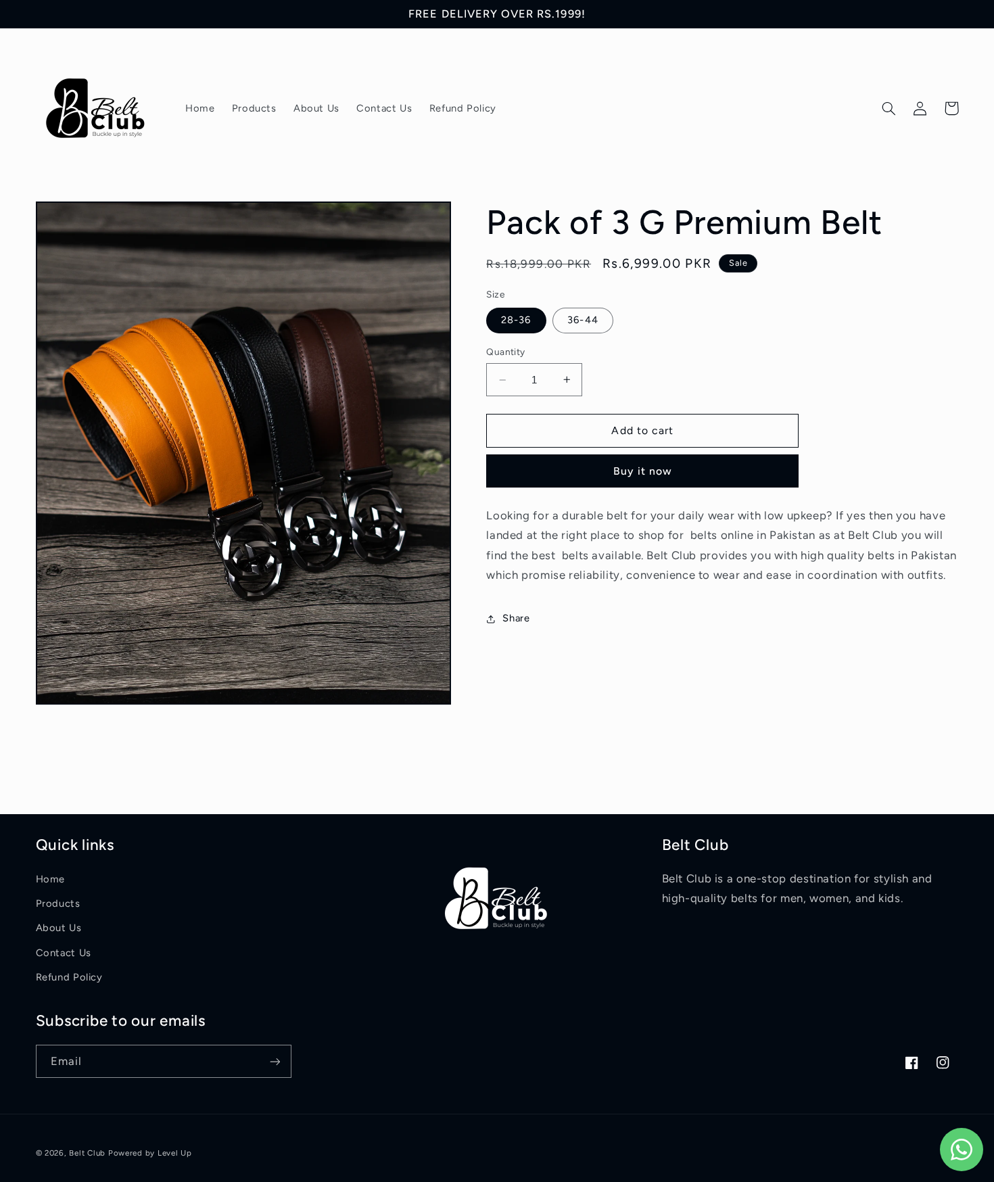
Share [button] (515, 618)
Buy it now (643, 471)
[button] (889, 108)
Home (51, 879)
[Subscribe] (274, 1061)
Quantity (505, 351)
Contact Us (63, 953)
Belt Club (87, 1153)
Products (58, 903)
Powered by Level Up (150, 1153)
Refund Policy (69, 977)
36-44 (582, 320)
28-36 (516, 320)
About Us (59, 928)
